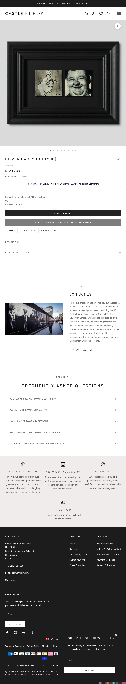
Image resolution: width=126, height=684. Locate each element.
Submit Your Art (77, 559)
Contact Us (10, 579)
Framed (11, 230)
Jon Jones (10, 165)
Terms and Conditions (14, 646)
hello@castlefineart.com (17, 572)
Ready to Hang (49, 230)
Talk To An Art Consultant (108, 548)
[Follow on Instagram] (15, 632)
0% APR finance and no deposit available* (63, 3)
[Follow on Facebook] (7, 632)
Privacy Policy (33, 646)
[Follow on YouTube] (24, 632)
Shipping (46, 646)
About (72, 543)
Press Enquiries (77, 565)
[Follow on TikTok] (32, 632)
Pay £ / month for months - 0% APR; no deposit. (69, 184)
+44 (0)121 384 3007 (15, 565)
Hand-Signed (28, 230)
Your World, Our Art (79, 554)
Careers (73, 548)
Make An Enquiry (104, 543)
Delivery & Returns (105, 565)
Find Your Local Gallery (107, 554)
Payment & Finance (105, 559)
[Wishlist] (118, 158)
